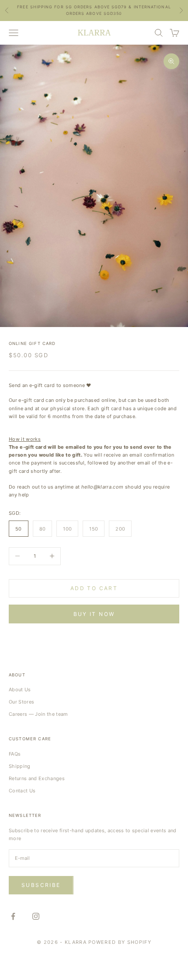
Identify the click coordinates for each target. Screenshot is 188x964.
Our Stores (21, 702)
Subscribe (41, 885)
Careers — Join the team (38, 714)
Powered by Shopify (119, 942)
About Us (20, 689)
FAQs (15, 754)
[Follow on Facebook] (13, 916)
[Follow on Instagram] (35, 916)
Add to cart (94, 588)
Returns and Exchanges (37, 778)
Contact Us (22, 791)
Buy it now (94, 614)
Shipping (20, 766)
